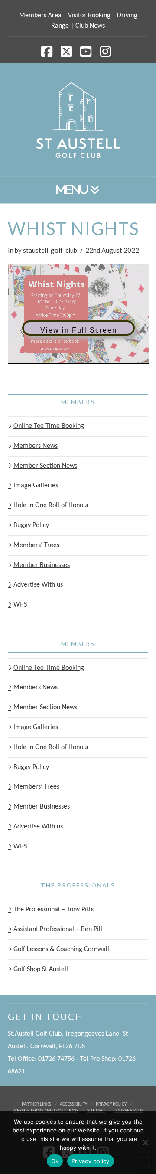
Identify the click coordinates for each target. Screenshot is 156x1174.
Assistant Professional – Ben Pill (57, 929)
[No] (145, 1142)
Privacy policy (91, 1161)
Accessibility (73, 1104)
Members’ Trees (36, 545)
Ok (55, 1161)
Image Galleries (35, 485)
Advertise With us (38, 584)
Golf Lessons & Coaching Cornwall (61, 949)
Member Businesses (41, 565)
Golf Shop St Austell (40, 969)
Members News (35, 446)
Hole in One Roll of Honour (51, 505)
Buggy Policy (31, 525)
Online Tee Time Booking (48, 426)
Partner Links (36, 1104)
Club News (90, 26)
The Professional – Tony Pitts (53, 909)
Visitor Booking (89, 15)
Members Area (40, 15)
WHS (20, 604)
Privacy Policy (111, 1104)
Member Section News (45, 466)
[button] (78, 190)
